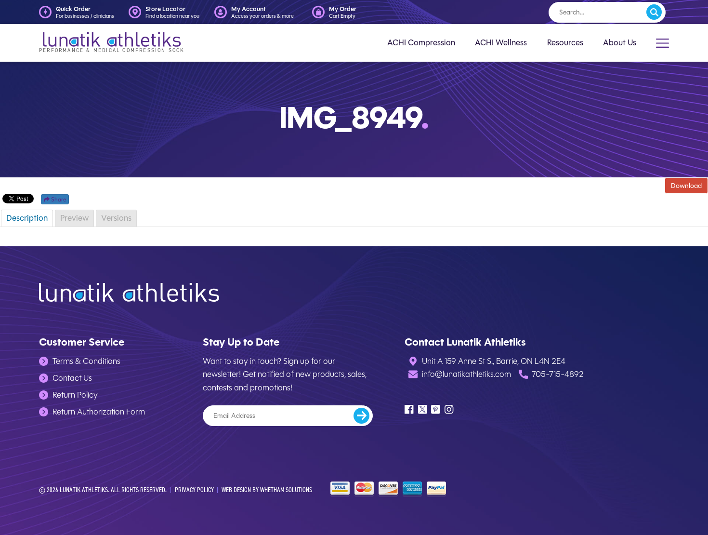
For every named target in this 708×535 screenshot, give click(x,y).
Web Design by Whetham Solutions (267, 489)
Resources (565, 42)
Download (686, 185)
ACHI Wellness (501, 42)
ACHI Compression (421, 42)
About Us (619, 42)
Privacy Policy (194, 489)
